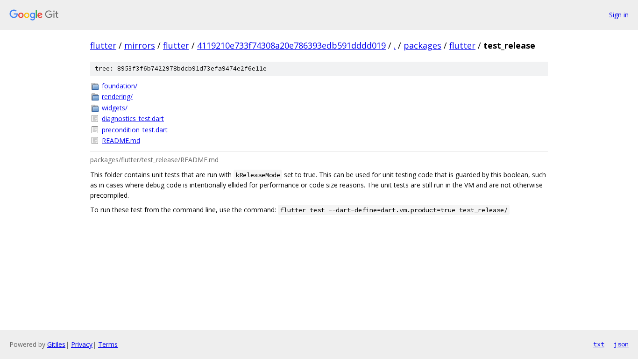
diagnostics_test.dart (133, 118)
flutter (103, 45)
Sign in (619, 14)
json (621, 344)
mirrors (139, 45)
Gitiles (56, 344)
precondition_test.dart (135, 129)
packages (422, 45)
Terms (108, 344)
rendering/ (117, 96)
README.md (121, 140)
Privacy (81, 344)
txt (598, 344)
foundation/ (119, 85)
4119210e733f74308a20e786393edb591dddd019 (291, 45)
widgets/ (115, 107)
